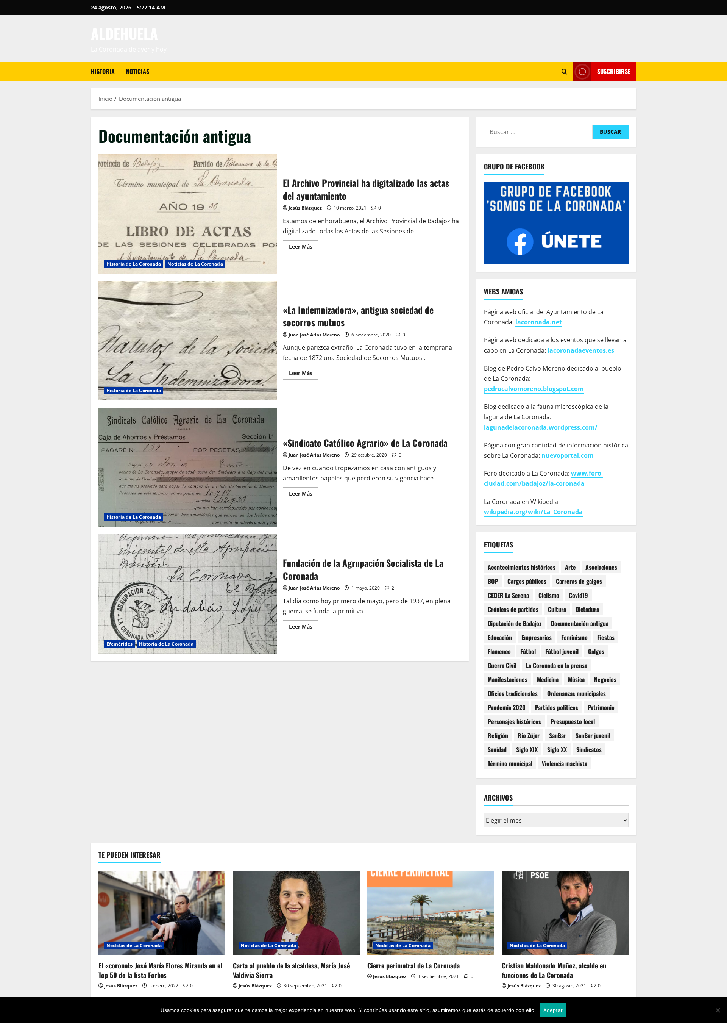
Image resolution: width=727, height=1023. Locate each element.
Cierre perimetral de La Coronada (413, 965)
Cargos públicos (526, 581)
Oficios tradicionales (513, 693)
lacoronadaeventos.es (581, 350)
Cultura (557, 609)
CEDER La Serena (508, 595)
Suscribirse (613, 71)
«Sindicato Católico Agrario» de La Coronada (187, 467)
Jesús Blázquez (305, 208)
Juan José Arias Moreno (314, 335)
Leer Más (303, 247)
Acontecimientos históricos (521, 567)
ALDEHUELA (124, 33)
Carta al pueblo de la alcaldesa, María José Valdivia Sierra (291, 970)
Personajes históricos (514, 721)
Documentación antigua (579, 623)
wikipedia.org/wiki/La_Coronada (533, 512)
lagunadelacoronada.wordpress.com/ (541, 427)
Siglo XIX (527, 749)
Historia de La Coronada (133, 264)
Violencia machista (564, 763)
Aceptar (553, 1010)
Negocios (605, 679)
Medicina (548, 679)
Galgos (596, 651)
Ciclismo (548, 595)
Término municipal (510, 763)
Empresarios (536, 637)
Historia (103, 71)
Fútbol (528, 651)
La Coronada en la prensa (556, 665)
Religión (498, 735)
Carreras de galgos (579, 581)
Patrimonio (601, 707)
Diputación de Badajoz (514, 623)
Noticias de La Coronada (195, 264)
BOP (493, 581)
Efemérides (119, 644)
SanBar (557, 735)
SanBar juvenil (593, 735)
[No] (717, 1010)
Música (576, 679)
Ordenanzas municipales (576, 693)
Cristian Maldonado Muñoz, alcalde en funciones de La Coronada (554, 970)
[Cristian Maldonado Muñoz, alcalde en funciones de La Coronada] (565, 913)
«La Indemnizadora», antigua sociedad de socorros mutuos (187, 340)
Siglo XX (557, 749)
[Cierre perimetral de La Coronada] (430, 913)
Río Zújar (529, 735)
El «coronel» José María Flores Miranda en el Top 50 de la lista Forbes (160, 970)
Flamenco (499, 651)
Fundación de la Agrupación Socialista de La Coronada (187, 593)
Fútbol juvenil (562, 651)
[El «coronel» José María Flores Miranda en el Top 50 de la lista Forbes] (161, 913)
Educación (500, 637)
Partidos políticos (556, 707)
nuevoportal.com (567, 455)
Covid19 (578, 595)
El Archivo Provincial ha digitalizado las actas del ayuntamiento (187, 213)
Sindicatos (589, 749)
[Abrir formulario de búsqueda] (564, 71)
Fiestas (606, 637)
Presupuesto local (573, 721)
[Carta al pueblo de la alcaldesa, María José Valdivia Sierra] (296, 913)
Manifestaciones (507, 679)
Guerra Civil (502, 665)
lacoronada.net (538, 322)
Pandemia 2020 (507, 707)
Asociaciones (601, 567)
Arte (570, 567)
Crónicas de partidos (513, 609)
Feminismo (574, 637)
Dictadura (587, 609)
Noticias (137, 71)
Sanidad (497, 749)
